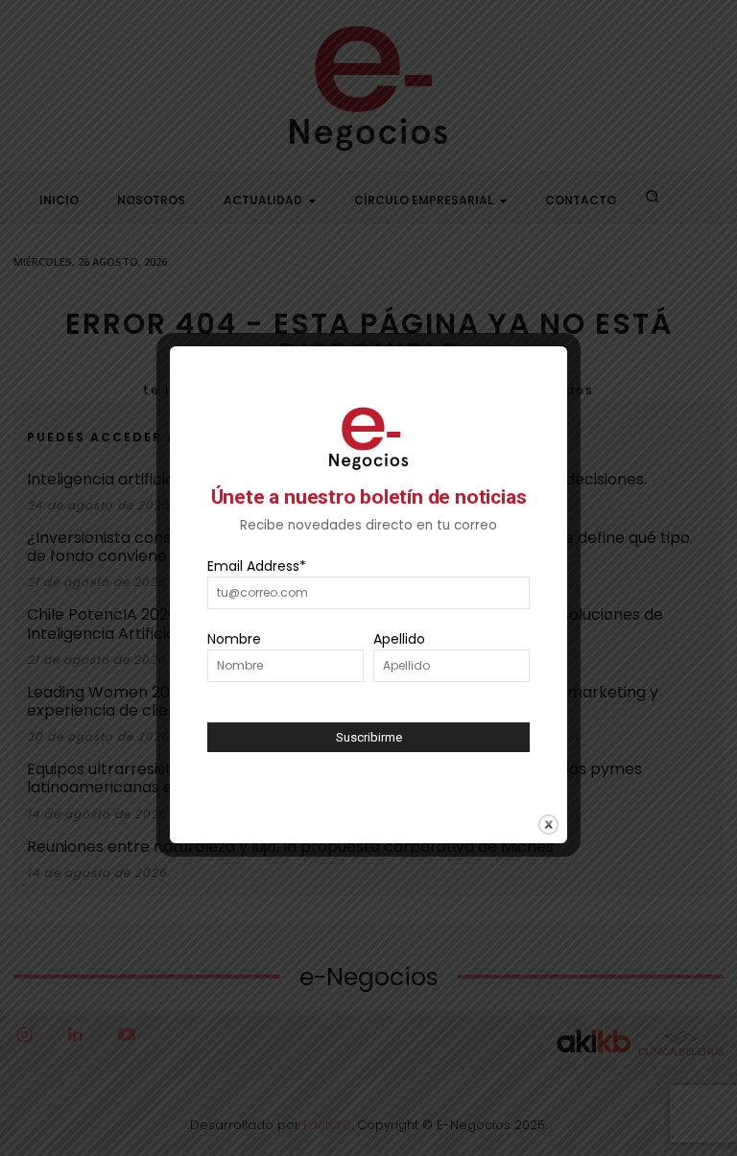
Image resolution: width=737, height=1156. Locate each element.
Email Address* (256, 566)
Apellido (399, 639)
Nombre (234, 639)
